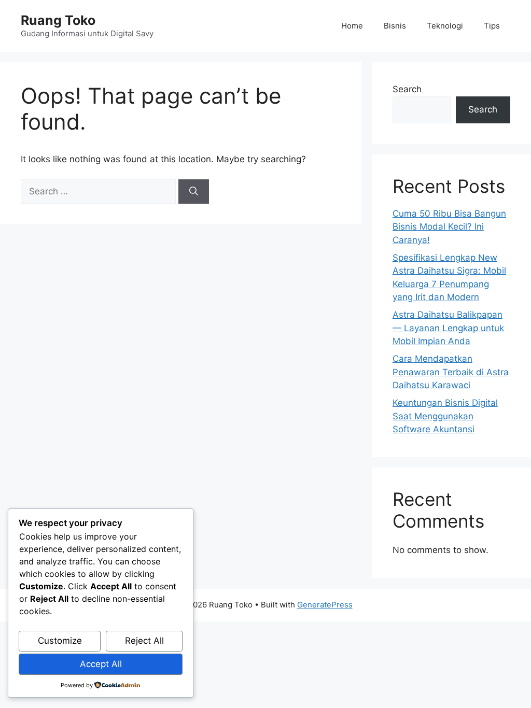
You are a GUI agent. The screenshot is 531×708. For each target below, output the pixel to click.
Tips (492, 26)
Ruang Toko (58, 20)
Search (407, 89)
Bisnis (395, 26)
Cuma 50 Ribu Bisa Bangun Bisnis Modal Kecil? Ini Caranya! (449, 226)
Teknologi (445, 26)
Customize (60, 640)
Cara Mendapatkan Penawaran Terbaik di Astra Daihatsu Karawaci (451, 371)
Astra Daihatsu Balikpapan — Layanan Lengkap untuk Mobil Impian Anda (448, 327)
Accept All (101, 664)
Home (352, 26)
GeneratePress (325, 605)
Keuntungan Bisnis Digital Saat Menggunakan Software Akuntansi (445, 416)
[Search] (193, 191)
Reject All (144, 640)
